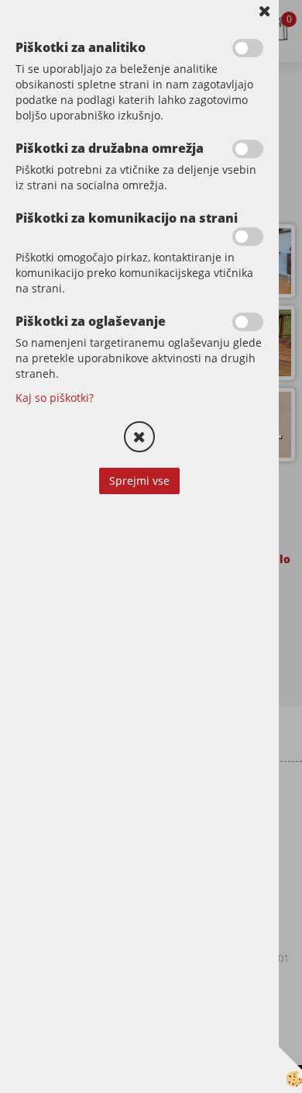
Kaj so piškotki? (54, 397)
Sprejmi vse (139, 480)
